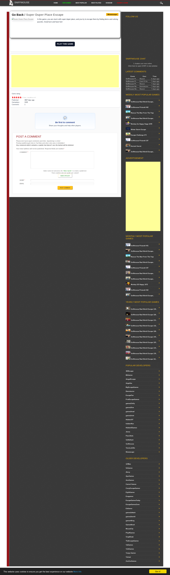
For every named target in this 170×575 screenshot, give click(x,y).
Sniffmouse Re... (132, 86)
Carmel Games (131, 484)
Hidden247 (129, 419)
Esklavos (129, 508)
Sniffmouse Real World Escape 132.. (143, 326)
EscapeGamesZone (132, 504)
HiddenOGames (131, 428)
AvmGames (130, 480)
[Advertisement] (65, 71)
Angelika (129, 383)
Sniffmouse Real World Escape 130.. (143, 309)
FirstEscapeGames (132, 399)
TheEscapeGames (132, 541)
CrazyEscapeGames (133, 488)
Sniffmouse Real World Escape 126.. (143, 315)
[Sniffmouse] (11, 5)
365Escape (129, 371)
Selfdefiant (129, 440)
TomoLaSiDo (130, 448)
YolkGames (130, 549)
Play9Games (130, 533)
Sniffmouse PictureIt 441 (139, 246)
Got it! (158, 571)
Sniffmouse (21, 2)
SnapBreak (129, 537)
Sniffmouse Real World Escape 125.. (143, 342)
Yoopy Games (131, 553)
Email (22, 183)
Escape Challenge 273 (138, 135)
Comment (24, 152)
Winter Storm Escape (138, 129)
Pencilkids (129, 436)
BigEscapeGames (132, 387)
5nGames (129, 468)
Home (56, 3)
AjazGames (130, 476)
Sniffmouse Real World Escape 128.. (143, 331)
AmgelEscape (131, 379)
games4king (130, 520)
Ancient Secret (135, 146)
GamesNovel (130, 525)
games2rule (130, 415)
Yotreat (128, 557)
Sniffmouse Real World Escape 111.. (143, 359)
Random (109, 3)
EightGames (130, 492)
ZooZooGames (131, 561)
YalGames (129, 545)
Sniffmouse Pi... (131, 79)
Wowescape (130, 452)
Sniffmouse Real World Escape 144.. (143, 337)
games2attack (130, 512)
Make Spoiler (65, 175)
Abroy (128, 472)
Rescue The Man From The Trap (142, 113)
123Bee (128, 464)
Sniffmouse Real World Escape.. (142, 102)
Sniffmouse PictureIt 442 (139, 107)
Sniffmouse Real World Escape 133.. (143, 348)
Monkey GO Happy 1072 (139, 284)
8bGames (129, 375)
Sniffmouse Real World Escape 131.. (143, 320)
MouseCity (129, 529)
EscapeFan (130, 395)
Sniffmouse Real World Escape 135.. (143, 353)
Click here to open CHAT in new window (142, 66)
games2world (130, 516)
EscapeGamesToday (133, 500)
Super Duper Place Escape (44, 14)
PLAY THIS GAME (65, 44)
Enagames (129, 496)
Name (22, 180)
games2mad (130, 411)
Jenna (128, 432)
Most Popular (81, 3)
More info (77, 571)
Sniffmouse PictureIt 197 (139, 140)
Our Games (66, 3)
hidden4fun (130, 424)
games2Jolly (130, 403)
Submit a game (122, 3)
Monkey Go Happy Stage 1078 (141, 124)
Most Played (96, 3)
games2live (130, 407)
